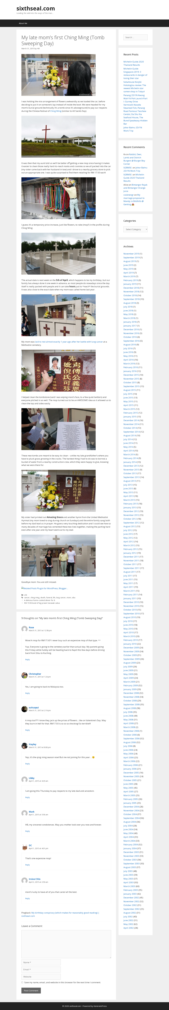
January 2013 (130, 507)
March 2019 (129, 276)
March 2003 (129, 886)
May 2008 (128, 719)
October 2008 (130, 700)
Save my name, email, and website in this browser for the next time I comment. (62, 982)
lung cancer (61, 597)
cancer (27, 597)
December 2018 (131, 287)
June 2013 (128, 488)
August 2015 (129, 390)
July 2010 (128, 621)
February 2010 (130, 640)
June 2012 (128, 534)
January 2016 (130, 371)
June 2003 (128, 874)
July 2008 (128, 712)
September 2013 (131, 477)
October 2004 (130, 814)
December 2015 (131, 374)
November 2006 (131, 730)
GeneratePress (100, 1006)
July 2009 (128, 666)
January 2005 (130, 802)
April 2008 (128, 723)
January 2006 (130, 768)
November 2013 (131, 469)
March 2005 (129, 795)
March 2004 (129, 840)
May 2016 (128, 356)
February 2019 (130, 280)
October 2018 (130, 295)
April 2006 (128, 757)
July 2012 (128, 530)
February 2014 (130, 458)
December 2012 (131, 511)
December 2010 (131, 602)
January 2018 (130, 321)
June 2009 (128, 670)
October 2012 (130, 518)
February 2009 (130, 685)
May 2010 (128, 628)
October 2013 (130, 473)
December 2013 (131, 465)
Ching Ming (55, 111)
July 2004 (128, 825)
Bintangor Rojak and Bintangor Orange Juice (135, 187)
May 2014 (128, 446)
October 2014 (130, 427)
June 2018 (128, 310)
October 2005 (130, 780)
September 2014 (131, 431)
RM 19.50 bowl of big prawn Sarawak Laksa (42, 603)
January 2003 (130, 893)
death (42, 597)
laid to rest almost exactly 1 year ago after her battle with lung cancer (69, 341)
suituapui (34, 707)
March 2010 (129, 636)
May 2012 (128, 537)
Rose (31, 627)
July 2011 (128, 575)
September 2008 (131, 704)
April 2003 (128, 882)
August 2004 (129, 821)
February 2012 (130, 549)
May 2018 (128, 314)
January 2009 (130, 689)
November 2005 (131, 776)
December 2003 (131, 852)
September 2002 (131, 909)
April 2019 (128, 272)
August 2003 (129, 867)
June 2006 (128, 749)
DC (30, 845)
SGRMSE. (127, 167)
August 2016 (129, 344)
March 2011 (129, 590)
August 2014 (129, 435)
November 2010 (131, 606)
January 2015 (130, 416)
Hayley (32, 744)
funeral (49, 597)
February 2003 (130, 890)
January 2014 (130, 462)
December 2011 (131, 556)
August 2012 (129, 526)
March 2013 (129, 499)
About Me (23, 23)
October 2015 (130, 382)
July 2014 (128, 439)
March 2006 (129, 761)
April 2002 (128, 927)
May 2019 (128, 268)
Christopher (35, 673)
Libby (31, 778)
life (54, 597)
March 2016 (129, 363)
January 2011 (130, 598)
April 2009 (128, 677)
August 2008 (129, 708)
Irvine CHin (34, 879)
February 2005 (130, 799)
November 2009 (131, 651)
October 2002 (130, 905)
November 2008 (131, 696)
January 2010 (130, 643)
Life (25, 595)
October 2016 (130, 337)
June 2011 (128, 579)
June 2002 (128, 920)
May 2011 (128, 583)
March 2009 (129, 681)
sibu (73, 597)
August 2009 (129, 662)
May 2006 (128, 753)
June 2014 (128, 443)
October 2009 (130, 655)
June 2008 (128, 715)
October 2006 (130, 734)
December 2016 (131, 329)
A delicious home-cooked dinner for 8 (39, 600)
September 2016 (131, 340)
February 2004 (130, 844)
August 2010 (129, 617)
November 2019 (131, 253)
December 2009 (131, 647)
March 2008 (129, 727)
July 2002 (128, 916)
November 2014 (131, 424)
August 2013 (129, 480)
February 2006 (130, 765)
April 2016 (128, 359)
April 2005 (128, 791)
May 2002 (128, 924)
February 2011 (130, 594)
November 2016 (131, 333)
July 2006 (128, 746)
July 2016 (128, 348)
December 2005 (131, 772)
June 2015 (128, 397)
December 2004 (131, 806)
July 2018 (128, 306)
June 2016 (128, 352)
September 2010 (131, 613)
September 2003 (131, 863)
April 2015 (128, 405)
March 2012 (129, 545)
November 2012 (131, 515)
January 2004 (130, 848)
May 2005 (128, 787)
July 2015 (128, 393)
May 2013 (128, 492)
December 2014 (131, 420)
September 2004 (131, 818)
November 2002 (131, 901)
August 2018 (129, 303)
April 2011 (128, 587)
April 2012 (128, 541)
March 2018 (129, 318)
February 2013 (130, 503)
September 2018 (131, 299)
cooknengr (128, 194)
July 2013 (128, 484)
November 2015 (131, 378)
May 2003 (128, 878)
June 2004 (128, 829)
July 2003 (128, 871)
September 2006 (131, 738)
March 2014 (129, 454)
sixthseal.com (35, 8)
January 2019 (130, 284)
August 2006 (129, 742)
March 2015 (129, 409)
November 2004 (131, 810)
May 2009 (128, 674)
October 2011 (130, 564)
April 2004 (128, 837)
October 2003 (130, 859)
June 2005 (128, 783)
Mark (31, 811)
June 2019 (128, 265)
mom (69, 597)
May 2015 (128, 401)
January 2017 (130, 325)
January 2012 (130, 553)
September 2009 (131, 659)
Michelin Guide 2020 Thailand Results (133, 177)
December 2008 (131, 693)
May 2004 (128, 833)
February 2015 (130, 412)
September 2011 (131, 568)
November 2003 (131, 856)
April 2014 (128, 450)
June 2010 (128, 624)
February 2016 (130, 367)
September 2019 (131, 257)
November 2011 (131, 560)
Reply (27, 659)
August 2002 (129, 912)
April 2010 (128, 632)
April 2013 (128, 496)
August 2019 (129, 261)
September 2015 (131, 386)
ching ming (35, 597)
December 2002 (131, 897)
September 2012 (131, 522)
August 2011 (129, 571)
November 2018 (131, 291)
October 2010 (130, 609)
